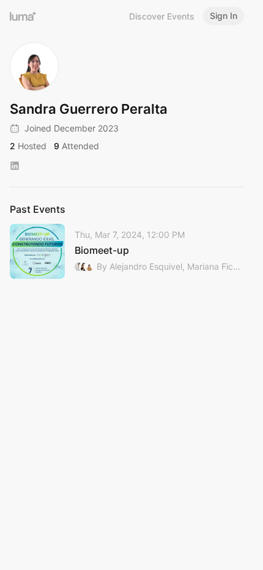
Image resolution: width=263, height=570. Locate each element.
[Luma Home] (23, 15)
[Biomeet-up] (127, 251)
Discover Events (161, 16)
